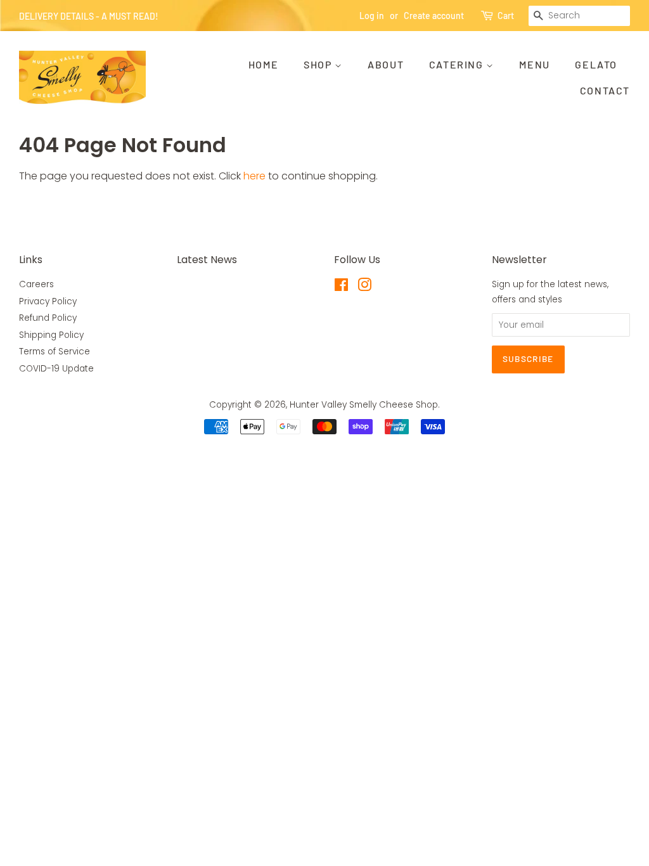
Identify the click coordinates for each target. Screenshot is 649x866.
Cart (506, 15)
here (254, 176)
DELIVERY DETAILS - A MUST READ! (88, 16)
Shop (319, 64)
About (386, 64)
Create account (434, 15)
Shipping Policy (51, 335)
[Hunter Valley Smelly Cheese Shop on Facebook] (341, 287)
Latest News (207, 259)
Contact (605, 90)
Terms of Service (54, 352)
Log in (371, 15)
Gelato (596, 64)
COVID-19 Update (56, 369)
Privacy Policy (48, 301)
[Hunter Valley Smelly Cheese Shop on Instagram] (364, 287)
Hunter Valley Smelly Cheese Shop (364, 405)
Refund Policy (48, 318)
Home (263, 64)
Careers (36, 284)
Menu (534, 64)
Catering (457, 64)
